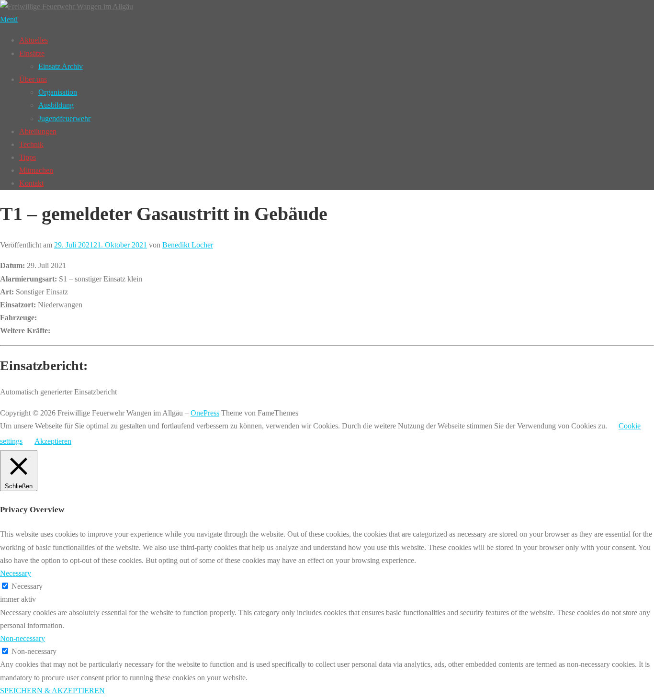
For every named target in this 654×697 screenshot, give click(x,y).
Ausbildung (56, 105)
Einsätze (32, 53)
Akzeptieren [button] (52, 441)
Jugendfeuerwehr (64, 118)
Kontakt (31, 183)
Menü (9, 19)
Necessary (27, 586)
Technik (31, 144)
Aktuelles (33, 40)
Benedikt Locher (187, 245)
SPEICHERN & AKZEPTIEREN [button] (52, 690)
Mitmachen (36, 170)
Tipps (27, 157)
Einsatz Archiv (60, 66)
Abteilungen (37, 131)
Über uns (33, 79)
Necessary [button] (15, 573)
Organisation (57, 92)
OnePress (205, 413)
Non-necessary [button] (22, 638)
